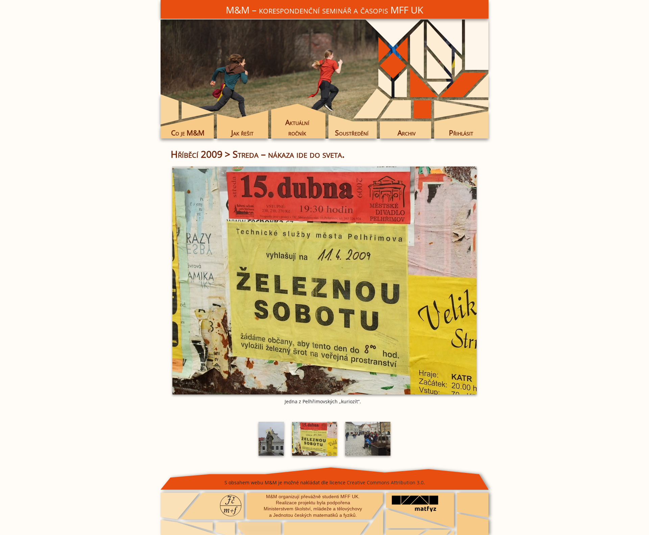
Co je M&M (188, 132)
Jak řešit (242, 132)
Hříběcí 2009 (196, 154)
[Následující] (427, 280)
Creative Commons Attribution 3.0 (385, 482)
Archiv (406, 132)
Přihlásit (461, 132)
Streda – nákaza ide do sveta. (288, 154)
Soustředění (351, 132)
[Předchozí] (221, 280)
